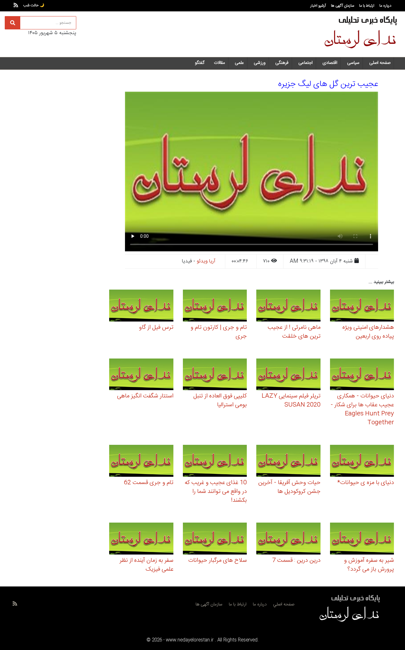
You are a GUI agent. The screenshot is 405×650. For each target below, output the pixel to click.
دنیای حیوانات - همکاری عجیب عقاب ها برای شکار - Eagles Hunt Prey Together (362, 409)
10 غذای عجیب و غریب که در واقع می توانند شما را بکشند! (216, 491)
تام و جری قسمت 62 (148, 483)
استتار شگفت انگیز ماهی (145, 396)
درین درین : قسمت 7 (296, 560)
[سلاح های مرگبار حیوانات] (215, 539)
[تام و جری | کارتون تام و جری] (215, 306)
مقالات (219, 63)
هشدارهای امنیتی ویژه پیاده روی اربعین (368, 332)
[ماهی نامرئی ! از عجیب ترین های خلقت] (288, 306)
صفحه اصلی (379, 63)
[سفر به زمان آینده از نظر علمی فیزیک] (141, 539)
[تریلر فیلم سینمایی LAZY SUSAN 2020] (288, 375)
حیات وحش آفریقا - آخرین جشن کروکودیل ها (289, 487)
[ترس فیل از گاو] (141, 306)
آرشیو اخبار (318, 6)
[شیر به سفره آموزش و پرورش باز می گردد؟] (362, 539)
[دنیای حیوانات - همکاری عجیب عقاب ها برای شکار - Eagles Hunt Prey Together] (362, 375)
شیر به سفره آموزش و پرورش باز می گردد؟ (369, 565)
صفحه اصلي (283, 604)
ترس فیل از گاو (156, 327)
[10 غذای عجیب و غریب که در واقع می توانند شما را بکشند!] (215, 461)
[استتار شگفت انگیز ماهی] (141, 375)
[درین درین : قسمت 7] (288, 539)
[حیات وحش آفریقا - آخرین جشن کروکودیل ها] (288, 461)
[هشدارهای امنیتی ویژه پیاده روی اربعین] (362, 306)
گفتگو (199, 63)
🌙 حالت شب (33, 5)
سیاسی (353, 63)
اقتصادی (329, 63)
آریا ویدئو (206, 261)
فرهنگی (282, 63)
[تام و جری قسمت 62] (141, 461)
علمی (239, 63)
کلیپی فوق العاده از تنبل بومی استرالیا (220, 400)
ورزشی (259, 63)
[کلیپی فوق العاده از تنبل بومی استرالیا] (215, 375)
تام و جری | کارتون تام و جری (218, 332)
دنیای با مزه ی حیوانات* (365, 483)
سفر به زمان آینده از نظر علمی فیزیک (146, 565)
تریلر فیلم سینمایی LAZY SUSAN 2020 (291, 400)
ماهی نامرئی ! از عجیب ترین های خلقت (294, 332)
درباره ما (385, 6)
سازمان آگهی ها (342, 6)
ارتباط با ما (366, 6)
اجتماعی (305, 63)
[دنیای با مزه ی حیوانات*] (362, 461)
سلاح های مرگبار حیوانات (217, 560)
